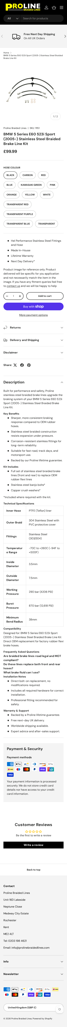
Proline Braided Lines (14, 128)
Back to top (33, 869)
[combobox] (33, 18)
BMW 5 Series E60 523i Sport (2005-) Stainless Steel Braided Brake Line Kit (33, 57)
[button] (54, 7)
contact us (13, 286)
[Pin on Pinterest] (28, 365)
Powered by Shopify (42, 1018)
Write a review (33, 845)
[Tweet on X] (15, 365)
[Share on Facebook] (22, 365)
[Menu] (61, 7)
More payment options (33, 315)
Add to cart (45, 295)
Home (6, 52)
